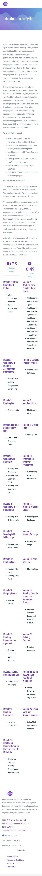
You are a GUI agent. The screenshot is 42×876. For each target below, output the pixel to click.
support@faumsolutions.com (13, 830)
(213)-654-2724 (8, 827)
